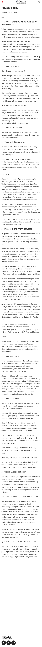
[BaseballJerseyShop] (21, 2)
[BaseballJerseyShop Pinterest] (8, 642)
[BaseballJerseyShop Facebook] (4, 642)
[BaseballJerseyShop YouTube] (13, 642)
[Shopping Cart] (39, 2)
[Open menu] (8, 2)
